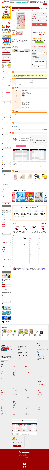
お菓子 (23, 2)
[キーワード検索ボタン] (28, 1)
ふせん (13, 376)
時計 (38, 390)
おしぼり (2, 414)
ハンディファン (3, 392)
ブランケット (39, 407)
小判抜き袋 (14, 401)
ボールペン (17, 2)
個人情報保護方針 (27, 457)
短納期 (35, 213)
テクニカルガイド (16, 459)
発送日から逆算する (38, 145)
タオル (1, 378)
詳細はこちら (2, 361)
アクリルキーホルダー (40, 382)
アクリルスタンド (39, 374)
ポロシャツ (26, 412)
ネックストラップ (40, 409)
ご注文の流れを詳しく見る (43, 223)
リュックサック (14, 406)
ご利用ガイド (16, 457)
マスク (1, 409)
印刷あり (22, 10)
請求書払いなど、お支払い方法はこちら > (38, 38)
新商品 (1, 366)
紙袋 (13, 407)
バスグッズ (2, 405)
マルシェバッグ (14, 402)
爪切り (1, 408)
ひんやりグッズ (3, 394)
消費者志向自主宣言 (27, 459)
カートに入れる (40, 24)
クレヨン (14, 374)
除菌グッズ (2, 410)
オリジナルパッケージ (29, 10)
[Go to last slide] (44, 203)
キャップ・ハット (27, 414)
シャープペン (14, 371)
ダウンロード (44, 129)
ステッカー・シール (40, 376)
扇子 (1, 390)
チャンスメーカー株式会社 (26, 268)
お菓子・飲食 (19, 10)
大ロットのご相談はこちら (37, 66)
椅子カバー (39, 397)
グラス (26, 388)
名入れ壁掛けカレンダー (3, 399)
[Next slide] (46, 203)
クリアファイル (26, 2)
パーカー (26, 413)
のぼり (38, 395)
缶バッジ (39, 375)
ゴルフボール (39, 392)
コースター (26, 381)
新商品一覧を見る (44, 327)
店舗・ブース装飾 (40, 394)
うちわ (20, 2)
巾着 (13, 400)
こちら (19, 76)
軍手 (38, 369)
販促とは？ (6, 286)
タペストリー (39, 398)
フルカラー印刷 (25, 10)
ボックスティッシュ (15, 394)
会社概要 (22, 457)
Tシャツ (39, 366)
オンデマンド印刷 (33, 10)
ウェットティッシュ (3, 413)
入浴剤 (1, 406)
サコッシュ (14, 404)
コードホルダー (27, 407)
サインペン (14, 372)
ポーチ (14, 409)
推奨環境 (22, 459)
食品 (13, 10)
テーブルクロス (39, 396)
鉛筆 (13, 373)
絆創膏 (1, 407)
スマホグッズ (27, 397)
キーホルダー (39, 381)
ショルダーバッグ (15, 403)
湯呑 (25, 389)
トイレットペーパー (3, 411)
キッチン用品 (27, 372)
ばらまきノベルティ (3, 371)
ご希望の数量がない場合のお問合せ (39, 61)
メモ (13, 377)
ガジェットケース (27, 408)
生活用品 (14, 414)
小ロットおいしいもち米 (15, 47)
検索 (6, 52)
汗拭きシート (14, 366)
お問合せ (18, 445)
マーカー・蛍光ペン (15, 370)
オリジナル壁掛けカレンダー (4, 400)
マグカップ (26, 366)
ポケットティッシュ (15, 393)
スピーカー (26, 406)
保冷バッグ (14, 405)
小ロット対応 (16, 10)
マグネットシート (39, 387)
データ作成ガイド (16, 126)
